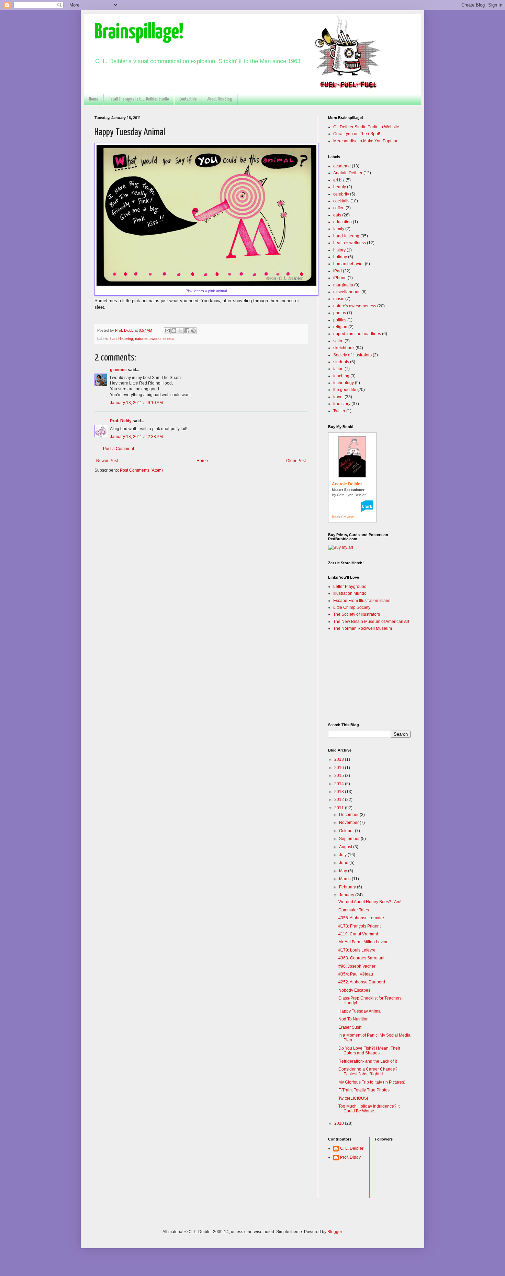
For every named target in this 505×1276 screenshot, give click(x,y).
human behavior (348, 263)
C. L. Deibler (351, 1148)
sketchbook (344, 347)
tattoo (338, 368)
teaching (341, 376)
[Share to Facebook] (186, 330)
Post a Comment (118, 448)
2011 (339, 807)
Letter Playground (350, 586)
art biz (339, 180)
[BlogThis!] (173, 330)
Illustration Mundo (350, 593)
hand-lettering (121, 338)
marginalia (343, 285)
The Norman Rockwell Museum (362, 628)
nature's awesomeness (154, 338)
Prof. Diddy (121, 420)
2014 (339, 783)
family (338, 228)
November (349, 822)
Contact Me (188, 99)
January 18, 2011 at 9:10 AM (136, 402)
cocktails (341, 201)
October (347, 830)
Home (93, 99)
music (338, 298)
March (345, 878)
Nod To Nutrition (353, 1019)
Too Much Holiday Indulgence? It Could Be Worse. (369, 1108)
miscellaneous (346, 292)
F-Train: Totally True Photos (364, 1090)
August (346, 846)
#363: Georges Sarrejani (361, 958)
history (339, 250)
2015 (339, 775)
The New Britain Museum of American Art (371, 621)
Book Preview (343, 517)
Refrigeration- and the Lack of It (367, 1061)
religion (340, 326)
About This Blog (219, 99)
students (341, 361)
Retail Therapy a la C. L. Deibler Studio (139, 99)
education (342, 222)
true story (341, 403)
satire (338, 341)
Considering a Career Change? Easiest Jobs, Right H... (367, 1071)
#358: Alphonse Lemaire (361, 917)
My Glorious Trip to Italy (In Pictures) (371, 1082)
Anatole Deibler (347, 172)
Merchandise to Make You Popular (365, 141)
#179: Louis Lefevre (356, 950)
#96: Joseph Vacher (356, 966)
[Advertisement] (362, 676)
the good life (344, 389)
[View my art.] (340, 547)
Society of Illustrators (352, 355)
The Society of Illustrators (356, 614)
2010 (339, 1123)
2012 (339, 799)
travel (338, 396)
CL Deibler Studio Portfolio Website (366, 127)
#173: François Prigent (359, 926)
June (344, 862)
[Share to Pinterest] (193, 330)
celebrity (341, 194)
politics (339, 320)
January (347, 895)
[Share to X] (180, 330)
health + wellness (349, 242)
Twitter (339, 411)
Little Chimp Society (351, 607)
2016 (339, 767)
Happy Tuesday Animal (360, 1011)
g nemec (118, 369)
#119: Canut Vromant (358, 934)
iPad (337, 271)
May (343, 871)
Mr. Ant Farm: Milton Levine (363, 942)
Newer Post (107, 460)
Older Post (296, 460)
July (343, 854)
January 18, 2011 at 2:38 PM (136, 436)
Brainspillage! (138, 32)
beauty (339, 187)
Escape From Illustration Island (362, 600)
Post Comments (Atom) (141, 470)
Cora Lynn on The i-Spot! (356, 133)
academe (342, 166)
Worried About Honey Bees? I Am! (369, 901)
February (348, 887)
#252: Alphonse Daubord (361, 982)
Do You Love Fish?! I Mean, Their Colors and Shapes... (369, 1050)
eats (337, 215)
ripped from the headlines (357, 333)
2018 (339, 759)
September (350, 838)
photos (339, 312)
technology (343, 382)
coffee (339, 207)
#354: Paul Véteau (355, 974)
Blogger (334, 1231)
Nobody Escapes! (354, 990)
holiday (340, 257)
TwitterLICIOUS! (353, 1098)
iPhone (340, 277)
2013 (339, 791)
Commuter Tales (353, 910)
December (349, 814)
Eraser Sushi (350, 1027)
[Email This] (167, 330)
